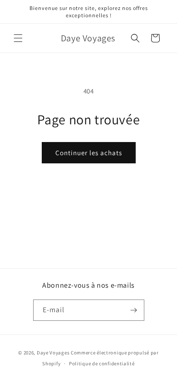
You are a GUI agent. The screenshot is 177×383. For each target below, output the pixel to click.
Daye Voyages (53, 352)
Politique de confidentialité (102, 363)
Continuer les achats (88, 152)
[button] (18, 38)
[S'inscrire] (134, 310)
